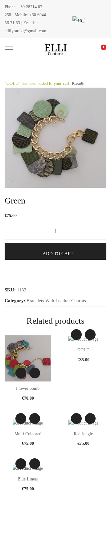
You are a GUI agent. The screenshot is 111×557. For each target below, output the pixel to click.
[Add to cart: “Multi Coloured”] (34, 418)
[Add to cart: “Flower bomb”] (34, 373)
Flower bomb (27, 388)
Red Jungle (83, 434)
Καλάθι (78, 83)
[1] (99, 49)
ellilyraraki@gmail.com (25, 31)
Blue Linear (28, 479)
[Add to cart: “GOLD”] (90, 334)
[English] (78, 20)
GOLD (83, 350)
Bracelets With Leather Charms (56, 300)
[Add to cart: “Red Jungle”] (90, 418)
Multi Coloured (27, 434)
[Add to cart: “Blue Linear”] (34, 463)
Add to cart (58, 253)
